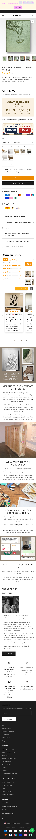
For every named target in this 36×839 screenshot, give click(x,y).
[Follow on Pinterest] (12, 818)
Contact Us (5, 734)
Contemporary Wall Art (9, 773)
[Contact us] (32, 830)
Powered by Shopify (23, 827)
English (27, 823)
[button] (33, 317)
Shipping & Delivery (8, 782)
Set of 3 (4, 770)
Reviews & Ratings (8, 731)
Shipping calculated (16, 94)
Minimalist (5, 755)
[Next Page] (26, 341)
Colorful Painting (7, 761)
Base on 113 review (9, 263)
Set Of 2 (4, 767)
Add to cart (18, 178)
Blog (3, 741)
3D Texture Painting (8, 752)
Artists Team (6, 738)
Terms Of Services (7, 794)
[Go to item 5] (28, 58)
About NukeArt (7, 728)
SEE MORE (9, 653)
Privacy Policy (6, 791)
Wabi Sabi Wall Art (8, 749)
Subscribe (9, 719)
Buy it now (18, 183)
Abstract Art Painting (9, 758)
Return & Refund (7, 785)
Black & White (6, 764)
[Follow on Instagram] (7, 818)
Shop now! (18, 7)
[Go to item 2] (10, 58)
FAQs (3, 788)
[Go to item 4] (22, 58)
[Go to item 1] (4, 58)
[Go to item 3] (16, 58)
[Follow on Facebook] (3, 818)
